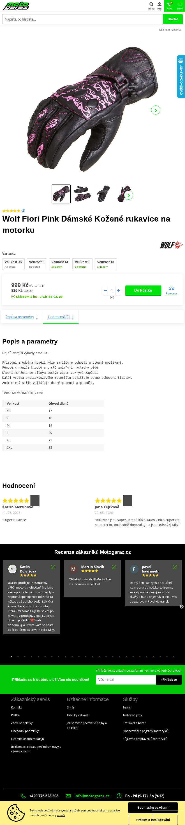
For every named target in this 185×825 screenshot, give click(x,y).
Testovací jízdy (132, 715)
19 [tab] (132, 655)
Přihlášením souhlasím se (138, 670)
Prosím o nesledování (153, 820)
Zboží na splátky (22, 723)
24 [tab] (166, 655)
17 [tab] (118, 655)
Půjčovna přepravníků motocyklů (145, 739)
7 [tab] (51, 655)
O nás (70, 707)
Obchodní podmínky (25, 731)
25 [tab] (172, 655)
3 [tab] (24, 655)
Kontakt (16, 707)
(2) (23, 210)
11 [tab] (78, 655)
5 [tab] (37, 655)
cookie (61, 815)
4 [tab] (30, 655)
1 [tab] (10, 655)
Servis (127, 707)
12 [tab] (84, 655)
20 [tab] (139, 655)
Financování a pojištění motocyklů (146, 731)
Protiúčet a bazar (134, 723)
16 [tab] (112, 655)
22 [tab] (152, 655)
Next (155, 110)
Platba (15, 715)
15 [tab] (105, 655)
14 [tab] (98, 655)
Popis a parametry (20, 316)
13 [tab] (91, 655)
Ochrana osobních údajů (27, 739)
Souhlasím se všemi (153, 807)
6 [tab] (44, 655)
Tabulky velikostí (78, 715)
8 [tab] (57, 655)
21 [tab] (145, 655)
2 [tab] (17, 655)
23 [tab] (159, 655)
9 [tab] (64, 655)
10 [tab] (71, 655)
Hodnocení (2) (58, 316)
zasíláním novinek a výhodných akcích (155, 670)
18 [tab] (125, 655)
